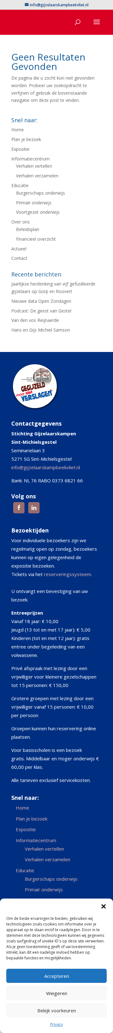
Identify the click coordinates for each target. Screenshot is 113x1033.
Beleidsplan (27, 229)
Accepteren (56, 976)
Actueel (18, 249)
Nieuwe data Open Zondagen (41, 301)
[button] (103, 906)
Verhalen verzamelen (37, 176)
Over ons (20, 222)
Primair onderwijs (33, 203)
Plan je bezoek (26, 139)
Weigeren (56, 993)
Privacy (56, 1024)
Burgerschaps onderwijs (40, 193)
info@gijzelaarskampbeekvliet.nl (45, 467)
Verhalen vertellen (34, 166)
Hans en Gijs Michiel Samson (40, 330)
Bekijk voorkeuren (56, 1010)
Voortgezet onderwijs (38, 212)
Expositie (20, 149)
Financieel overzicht (36, 239)
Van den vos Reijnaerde (35, 320)
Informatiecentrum (30, 159)
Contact (19, 258)
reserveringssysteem (67, 574)
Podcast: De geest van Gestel (41, 311)
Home (17, 130)
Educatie (20, 185)
